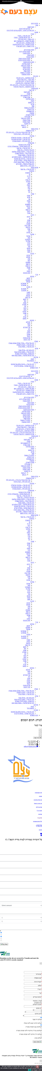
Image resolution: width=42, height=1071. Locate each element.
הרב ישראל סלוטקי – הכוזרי (22, 37)
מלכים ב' (23, 290)
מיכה (24, 308)
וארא (28, 197)
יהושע (28, 278)
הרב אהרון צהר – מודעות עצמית (24, 153)
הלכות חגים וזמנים (28, 62)
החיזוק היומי (34, 23)
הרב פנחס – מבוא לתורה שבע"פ (24, 353)
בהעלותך (27, 239)
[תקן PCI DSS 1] (37, 1054)
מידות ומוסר (34, 129)
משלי (28, 324)
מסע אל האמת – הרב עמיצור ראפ (24, 41)
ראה (29, 260)
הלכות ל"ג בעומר (25, 72)
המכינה (40, 796)
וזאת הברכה (26, 273)
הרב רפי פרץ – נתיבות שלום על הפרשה (22, 364)
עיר (40, 993)
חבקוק (24, 311)
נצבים (28, 267)
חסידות (36, 362)
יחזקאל (28, 295)
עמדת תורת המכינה (24, 144)
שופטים (28, 262)
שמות (32, 194)
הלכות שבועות (26, 74)
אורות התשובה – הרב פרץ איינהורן (23, 86)
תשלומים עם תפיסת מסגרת (34, 1027)
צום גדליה (27, 116)
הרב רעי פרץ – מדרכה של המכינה (24, 158)
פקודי (28, 213)
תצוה (28, 208)
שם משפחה (38, 978)
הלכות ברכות (30, 57)
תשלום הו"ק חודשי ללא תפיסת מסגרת (30, 1034)
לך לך (28, 176)
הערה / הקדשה (37, 1001)
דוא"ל (40, 989)
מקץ (29, 188)
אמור (28, 229)
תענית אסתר (26, 122)
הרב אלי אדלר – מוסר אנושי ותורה (24, 162)
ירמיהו (28, 294)
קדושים (28, 227)
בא (29, 199)
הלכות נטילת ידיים (24, 51)
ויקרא (32, 215)
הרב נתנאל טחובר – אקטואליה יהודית (19, 146)
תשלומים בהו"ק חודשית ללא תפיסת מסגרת (29, 1030)
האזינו (28, 271)
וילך (29, 269)
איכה (28, 331)
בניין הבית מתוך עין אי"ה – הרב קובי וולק (22, 85)
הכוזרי (32, 34)
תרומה (28, 206)
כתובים (32, 320)
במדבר (32, 234)
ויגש (29, 190)
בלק (29, 246)
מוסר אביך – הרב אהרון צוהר (25, 79)
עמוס (24, 302)
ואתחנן (28, 257)
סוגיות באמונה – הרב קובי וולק (25, 43)
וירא (29, 178)
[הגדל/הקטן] (41, 1063)
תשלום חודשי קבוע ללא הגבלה (33, 1023)
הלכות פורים (26, 69)
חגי (25, 315)
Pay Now (4, 944)
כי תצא (28, 264)
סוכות (28, 93)
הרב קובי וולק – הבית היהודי (22, 134)
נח (29, 174)
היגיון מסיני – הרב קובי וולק (26, 39)
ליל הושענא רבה (25, 95)
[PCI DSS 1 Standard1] (5, 956)
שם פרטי (39, 974)
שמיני (28, 220)
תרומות (40, 829)
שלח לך (28, 241)
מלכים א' (23, 288)
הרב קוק (35, 76)
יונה (25, 306)
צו (29, 218)
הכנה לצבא (31, 27)
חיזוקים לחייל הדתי (24, 28)
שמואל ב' (23, 285)
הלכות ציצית (26, 53)
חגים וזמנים (34, 88)
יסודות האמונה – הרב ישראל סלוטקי (23, 44)
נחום (25, 310)
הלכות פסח (27, 71)
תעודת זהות (38, 982)
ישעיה (28, 292)
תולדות (28, 181)
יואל (25, 301)
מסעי (28, 252)
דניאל (28, 336)
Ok (29, 1070)
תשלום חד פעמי (37, 1019)
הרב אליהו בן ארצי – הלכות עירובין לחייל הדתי (20, 30)
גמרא (36, 348)
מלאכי (24, 318)
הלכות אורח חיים (29, 50)
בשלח (28, 201)
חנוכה (32, 100)
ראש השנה (27, 92)
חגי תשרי (31, 90)
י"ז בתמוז (23, 125)
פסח (33, 106)
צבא (37, 25)
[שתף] (37, 1063)
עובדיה (24, 304)
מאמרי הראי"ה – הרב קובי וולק (25, 81)
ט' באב (24, 127)
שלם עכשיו (37, 1042)
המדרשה (40, 814)
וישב (29, 187)
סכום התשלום (37, 1004)
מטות (28, 250)
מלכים (28, 287)
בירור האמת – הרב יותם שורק (25, 46)
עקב (29, 259)
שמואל (28, 281)
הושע (24, 299)
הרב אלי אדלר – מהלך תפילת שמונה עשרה (21, 343)
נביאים (32, 276)
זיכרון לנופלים (34, 367)
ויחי (29, 192)
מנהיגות (32, 136)
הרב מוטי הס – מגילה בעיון (26, 350)
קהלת (28, 332)
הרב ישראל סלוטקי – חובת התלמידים (23, 157)
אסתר (28, 334)
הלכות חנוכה (26, 67)
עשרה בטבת (26, 120)
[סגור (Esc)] (35, 1063)
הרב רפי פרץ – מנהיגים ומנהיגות (20, 139)
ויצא (29, 183)
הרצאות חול (30, 360)
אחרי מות (27, 225)
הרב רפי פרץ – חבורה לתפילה (25, 345)
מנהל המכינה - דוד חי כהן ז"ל (39, 825)
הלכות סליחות (26, 64)
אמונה (36, 32)
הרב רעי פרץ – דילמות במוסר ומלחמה (23, 151)
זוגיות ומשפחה (30, 130)
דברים (32, 253)
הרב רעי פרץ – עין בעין (23, 148)
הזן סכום (39, 1008)
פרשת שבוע (34, 167)
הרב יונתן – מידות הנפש (27, 165)
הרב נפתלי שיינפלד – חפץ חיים (25, 164)
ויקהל (28, 211)
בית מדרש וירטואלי (38, 803)
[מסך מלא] (39, 1063)
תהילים (28, 322)
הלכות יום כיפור (25, 65)
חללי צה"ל (40, 817)
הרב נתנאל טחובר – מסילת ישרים (24, 160)
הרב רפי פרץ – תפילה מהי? (26, 346)
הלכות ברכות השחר (24, 58)
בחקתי (28, 232)
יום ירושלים (30, 109)
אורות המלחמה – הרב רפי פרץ (25, 78)
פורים (32, 104)
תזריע (28, 222)
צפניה (24, 313)
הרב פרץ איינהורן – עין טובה (25, 150)
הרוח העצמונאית (38, 792)
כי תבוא (28, 266)
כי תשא (28, 209)
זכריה (24, 317)
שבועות (32, 113)
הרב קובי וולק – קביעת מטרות (21, 141)
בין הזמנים (27, 123)
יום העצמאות (30, 111)
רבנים (32, 359)
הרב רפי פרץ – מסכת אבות (26, 155)
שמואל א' (23, 283)
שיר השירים (26, 327)
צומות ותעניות (30, 115)
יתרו (29, 202)
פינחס (28, 248)
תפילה (36, 341)
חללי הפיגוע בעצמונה (37, 821)
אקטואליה (31, 143)
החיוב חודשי (38, 1013)
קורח (28, 243)
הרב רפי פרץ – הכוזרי (24, 35)
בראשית (31, 171)
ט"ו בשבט (31, 102)
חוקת (28, 245)
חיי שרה (27, 180)
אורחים (36, 357)
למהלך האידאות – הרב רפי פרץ (24, 83)
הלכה (36, 48)
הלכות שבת (30, 55)
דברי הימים (27, 339)
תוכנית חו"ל (39, 810)
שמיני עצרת (26, 97)
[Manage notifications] (37, 1066)
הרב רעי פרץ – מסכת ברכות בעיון (24, 352)
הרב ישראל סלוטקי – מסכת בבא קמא (23, 355)
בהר (29, 230)
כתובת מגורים (37, 997)
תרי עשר (27, 297)
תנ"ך (36, 274)
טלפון (40, 985)
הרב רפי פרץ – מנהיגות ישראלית (20, 137)
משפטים (27, 204)
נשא (29, 237)
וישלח (28, 185)
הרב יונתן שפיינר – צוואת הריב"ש (24, 366)
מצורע (28, 223)
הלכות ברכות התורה (24, 60)
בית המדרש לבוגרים (38, 799)
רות (29, 329)
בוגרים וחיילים (39, 807)
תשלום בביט (38, 1038)
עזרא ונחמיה (26, 338)
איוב (29, 325)
